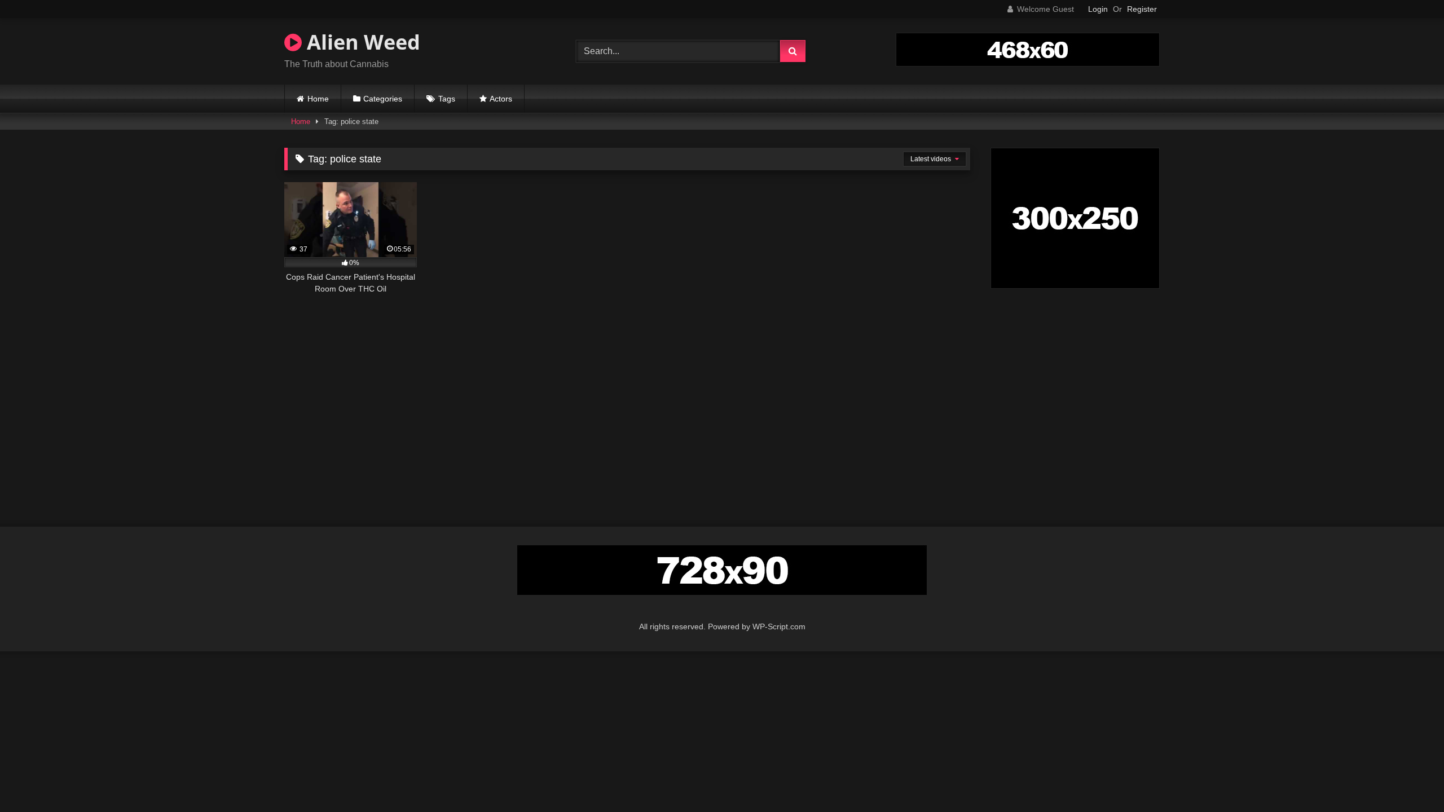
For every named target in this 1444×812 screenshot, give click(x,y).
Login (1098, 9)
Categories (382, 98)
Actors (501, 98)
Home (318, 98)
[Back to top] (1409, 778)
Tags (446, 98)
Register (1142, 9)
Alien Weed (361, 42)
